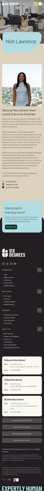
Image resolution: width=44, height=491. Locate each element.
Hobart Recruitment (22, 427)
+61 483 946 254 (11, 181)
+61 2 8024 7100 (15, 390)
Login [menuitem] (5, 274)
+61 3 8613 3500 (15, 370)
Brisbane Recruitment (14, 399)
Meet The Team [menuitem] (8, 334)
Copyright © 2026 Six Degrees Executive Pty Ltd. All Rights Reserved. (21, 450)
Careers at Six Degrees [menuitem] (11, 336)
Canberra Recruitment (22, 420)
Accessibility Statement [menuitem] (11, 347)
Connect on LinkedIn (12, 187)
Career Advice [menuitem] (8, 283)
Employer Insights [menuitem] (9, 302)
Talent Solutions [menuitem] (9, 320)
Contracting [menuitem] (8, 323)
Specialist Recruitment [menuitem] (11, 315)
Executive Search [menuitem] (9, 318)
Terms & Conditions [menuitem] (10, 345)
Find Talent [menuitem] (7, 296)
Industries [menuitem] (7, 299)
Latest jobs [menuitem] (7, 280)
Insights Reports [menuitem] (9, 285)
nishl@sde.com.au (11, 184)
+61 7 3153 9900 (15, 412)
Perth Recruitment (22, 440)
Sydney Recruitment (13, 379)
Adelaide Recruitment (22, 434)
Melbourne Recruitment (14, 360)
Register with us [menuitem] (9, 277)
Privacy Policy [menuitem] (8, 342)
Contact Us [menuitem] (7, 339)
